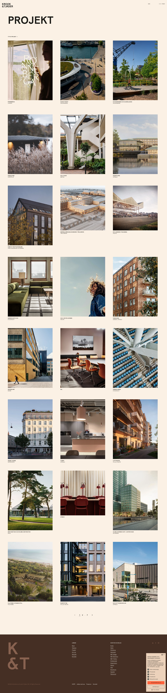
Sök (149, 3)
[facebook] (155, 643)
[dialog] (156, 672)
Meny (163, 3)
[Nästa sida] (92, 615)
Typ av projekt (12, 36)
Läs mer (158, 666)
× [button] (163, 654)
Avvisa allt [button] (156, 686)
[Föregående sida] (74, 615)
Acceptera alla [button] (156, 682)
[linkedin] (152, 643)
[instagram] (158, 643)
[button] (155, 689)
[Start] (3, 5)
